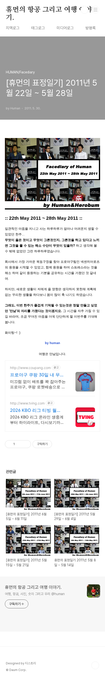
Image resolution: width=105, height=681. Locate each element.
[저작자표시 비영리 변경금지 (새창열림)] (58, 444)
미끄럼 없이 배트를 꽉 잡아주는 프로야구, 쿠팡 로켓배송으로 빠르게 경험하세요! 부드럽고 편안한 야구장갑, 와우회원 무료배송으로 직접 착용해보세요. (38, 384)
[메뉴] (95, 9)
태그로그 (38, 28)
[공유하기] (19, 444)
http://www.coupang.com (30, 368)
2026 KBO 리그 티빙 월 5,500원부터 (33, 410)
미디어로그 (65, 28)
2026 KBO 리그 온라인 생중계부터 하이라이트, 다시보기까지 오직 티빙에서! (37, 420)
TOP (95, 665)
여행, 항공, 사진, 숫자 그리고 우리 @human (35, 594)
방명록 (90, 28)
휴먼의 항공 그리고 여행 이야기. (49, 10)
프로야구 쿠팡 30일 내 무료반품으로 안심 (37, 375)
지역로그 (13, 28)
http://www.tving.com (27, 403)
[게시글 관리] (25, 444)
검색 (84, 9)
